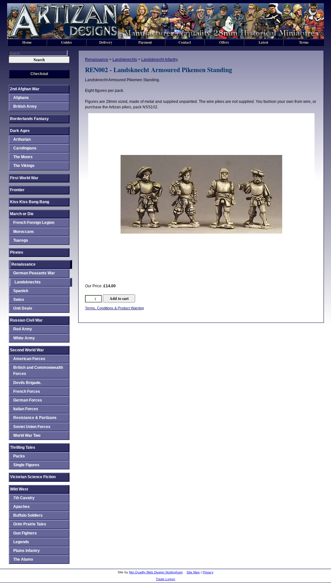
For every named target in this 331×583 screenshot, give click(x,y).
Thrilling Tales (22, 447)
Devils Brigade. (27, 382)
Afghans (21, 97)
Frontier (17, 190)
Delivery (105, 42)
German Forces (27, 400)
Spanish (20, 291)
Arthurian (22, 139)
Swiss (18, 299)
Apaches (21, 506)
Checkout (39, 74)
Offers (224, 42)
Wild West (19, 489)
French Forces (26, 391)
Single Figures (26, 465)
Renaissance (96, 59)
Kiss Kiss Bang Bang (29, 202)
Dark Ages (20, 130)
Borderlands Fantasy (29, 118)
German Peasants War (34, 273)
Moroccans (23, 231)
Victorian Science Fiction (33, 477)
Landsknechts (124, 59)
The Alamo (23, 559)
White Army (24, 338)
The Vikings (24, 165)
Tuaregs (20, 240)
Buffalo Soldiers (28, 515)
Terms (303, 42)
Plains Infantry (26, 550)
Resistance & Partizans (35, 417)
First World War (24, 178)
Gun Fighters (25, 533)
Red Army (22, 329)
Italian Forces (25, 409)
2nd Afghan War (24, 89)
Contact (184, 42)
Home (27, 42)
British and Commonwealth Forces (38, 370)
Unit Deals (22, 308)
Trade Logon (165, 579)
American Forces (29, 359)
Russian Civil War (26, 320)
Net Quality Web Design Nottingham (156, 572)
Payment (145, 42)
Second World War (27, 350)
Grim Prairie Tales (29, 524)
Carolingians (25, 148)
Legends (21, 542)
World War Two (26, 435)
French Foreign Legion (33, 222)
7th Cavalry (24, 498)
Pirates (16, 252)
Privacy (208, 572)
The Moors (23, 157)
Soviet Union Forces (31, 426)
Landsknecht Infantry (159, 59)
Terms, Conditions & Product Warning (114, 308)
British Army (25, 106)
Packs (19, 456)
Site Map (193, 572)
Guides (66, 42)
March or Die (22, 214)
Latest (263, 42)
